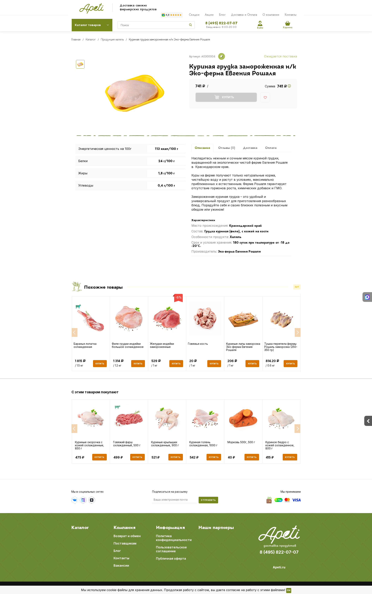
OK (288, 590)
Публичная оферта (171, 558)
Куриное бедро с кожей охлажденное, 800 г (279, 445)
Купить (99, 457)
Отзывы (226, 148)
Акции (209, 14)
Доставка (250, 148)
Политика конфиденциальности (174, 538)
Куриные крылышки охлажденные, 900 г (165, 444)
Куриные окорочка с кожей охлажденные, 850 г (89, 445)
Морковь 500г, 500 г (241, 442)
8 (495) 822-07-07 (221, 23)
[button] (74, 428)
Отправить (208, 500)
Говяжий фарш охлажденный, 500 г (126, 444)
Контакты (290, 14)
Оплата (270, 148)
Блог (222, 14)
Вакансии (121, 565)
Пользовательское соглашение (171, 549)
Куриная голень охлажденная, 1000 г (203, 444)
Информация (170, 527)
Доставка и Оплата (244, 14)
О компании (271, 14)
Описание (202, 148)
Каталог (80, 527)
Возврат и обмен (127, 536)
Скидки (194, 14)
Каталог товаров (88, 25)
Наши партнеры (216, 527)
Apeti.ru (279, 567)
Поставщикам (125, 543)
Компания (124, 527)
